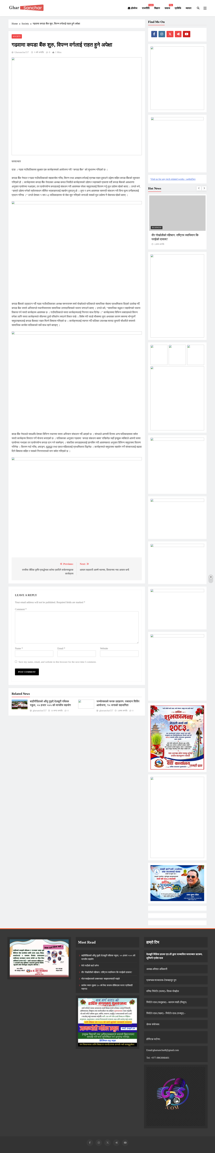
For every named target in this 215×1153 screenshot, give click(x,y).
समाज (168, 6)
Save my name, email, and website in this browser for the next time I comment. (57, 661)
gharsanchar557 (21, 52)
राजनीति (147, 6)
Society (17, 36)
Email (61, 648)
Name (19, 648)
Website (104, 648)
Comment (21, 609)
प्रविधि (178, 8)
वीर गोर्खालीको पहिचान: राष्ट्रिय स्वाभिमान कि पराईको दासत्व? (106, 972)
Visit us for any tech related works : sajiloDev (173, 179)
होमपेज (133, 8)
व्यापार (188, 8)
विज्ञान (157, 8)
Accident (157, 228)
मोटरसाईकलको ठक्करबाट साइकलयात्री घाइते (176, 235)
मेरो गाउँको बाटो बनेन (90, 965)
